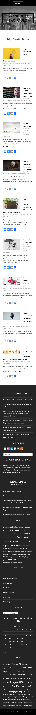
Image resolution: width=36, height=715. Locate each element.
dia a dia (5, 537)
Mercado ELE (25, 551)
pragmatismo (28, 557)
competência (13, 533)
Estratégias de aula (9, 588)
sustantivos (28, 560)
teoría (4, 562)
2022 (4, 527)
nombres (5, 554)
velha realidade (14, 562)
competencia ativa (7, 533)
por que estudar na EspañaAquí (17, 557)
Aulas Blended (16, 668)
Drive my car (14, 537)
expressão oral (24, 545)
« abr (4, 653)
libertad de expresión (17, 551)
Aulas (5, 574)
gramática (6, 548)
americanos (18, 527)
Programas (6, 597)
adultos (7, 527)
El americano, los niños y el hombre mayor (16, 434)
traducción (8, 562)
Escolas (21, 542)
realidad (18, 560)
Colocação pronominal (26, 531)
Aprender (24, 527)
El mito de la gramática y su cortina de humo (16, 427)
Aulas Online (13, 530)
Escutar (28, 542)
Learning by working (16, 692)
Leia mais (25, 73)
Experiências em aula (12, 545)
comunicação (20, 534)
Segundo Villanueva (24, 100)
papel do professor (20, 554)
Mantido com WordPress (10, 712)
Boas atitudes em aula (10, 578)
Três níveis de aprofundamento (12, 404)
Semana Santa (23, 560)
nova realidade (10, 554)
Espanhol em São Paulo (18, 18)
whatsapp (20, 562)
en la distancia (7, 583)
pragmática (5, 560)
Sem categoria (7, 602)
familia (28, 545)
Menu (19, 3)
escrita (24, 542)
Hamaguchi (11, 548)
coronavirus (27, 534)
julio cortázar (16, 548)
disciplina (9, 537)
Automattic (29, 712)
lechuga (10, 551)
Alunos (12, 526)
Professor (12, 560)
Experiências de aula (9, 592)
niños (30, 551)
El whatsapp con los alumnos (12, 400)
